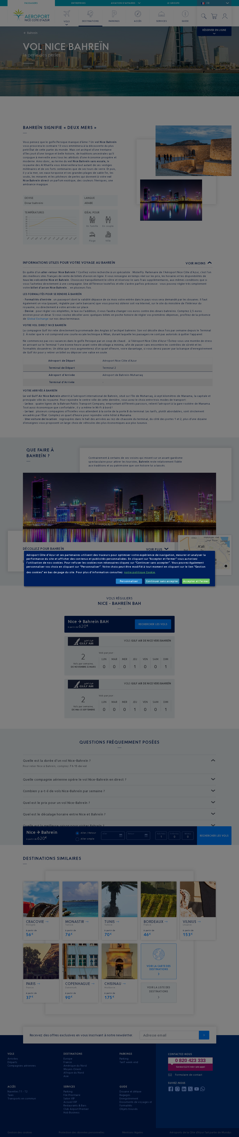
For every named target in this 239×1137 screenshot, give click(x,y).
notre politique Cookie (139, 572)
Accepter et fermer (196, 581)
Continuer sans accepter (162, 581)
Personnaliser (129, 581)
